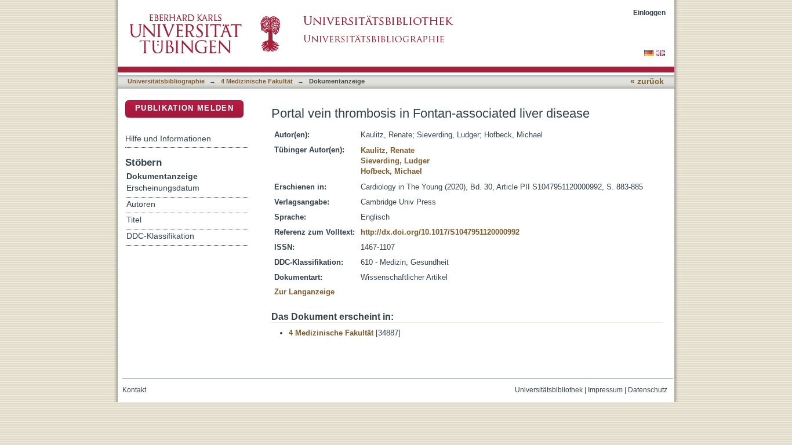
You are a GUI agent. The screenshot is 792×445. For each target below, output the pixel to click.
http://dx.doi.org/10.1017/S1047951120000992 (440, 232)
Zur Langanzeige (304, 291)
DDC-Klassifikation (160, 236)
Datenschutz (647, 390)
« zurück (647, 81)
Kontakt (134, 390)
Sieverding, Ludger (395, 160)
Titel (133, 220)
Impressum (605, 390)
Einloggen (649, 12)
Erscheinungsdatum (162, 188)
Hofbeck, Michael (391, 171)
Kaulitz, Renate (388, 150)
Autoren (140, 204)
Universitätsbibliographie (166, 81)
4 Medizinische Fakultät (257, 81)
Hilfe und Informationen (168, 138)
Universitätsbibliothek (549, 390)
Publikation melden (184, 108)
